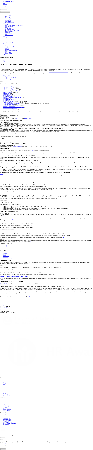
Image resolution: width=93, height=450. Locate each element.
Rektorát (6, 24)
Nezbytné (3, 445)
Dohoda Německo (6, 245)
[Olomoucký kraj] (4, 428)
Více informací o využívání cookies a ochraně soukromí (9, 443)
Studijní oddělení (7, 37)
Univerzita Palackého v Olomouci (8, 1)
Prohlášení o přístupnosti (19, 431)
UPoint (4, 417)
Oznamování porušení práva (5, 309)
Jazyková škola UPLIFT (7, 424)
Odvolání (4, 254)
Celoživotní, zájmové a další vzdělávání (9, 423)
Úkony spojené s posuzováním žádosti (9, 77)
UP (3, 59)
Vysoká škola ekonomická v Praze (8, 104)
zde (27, 136)
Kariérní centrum (5, 415)
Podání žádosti (5, 76)
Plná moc (4, 255)
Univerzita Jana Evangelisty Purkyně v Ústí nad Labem (12, 97)
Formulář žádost (5, 253)
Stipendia (6, 40)
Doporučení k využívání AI (9, 46)
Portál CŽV (5, 402)
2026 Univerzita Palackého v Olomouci (7, 431)
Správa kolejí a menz (8, 33)
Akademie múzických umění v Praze (9, 85)
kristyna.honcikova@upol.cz (17, 146)
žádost (33, 150)
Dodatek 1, (41, 283)
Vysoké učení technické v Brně (8, 109)
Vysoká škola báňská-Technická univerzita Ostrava (11, 103)
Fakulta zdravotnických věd (9, 22)
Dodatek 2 (45, 283)
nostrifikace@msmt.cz (28, 118)
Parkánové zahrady (6, 392)
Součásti (4, 380)
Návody (6, 45)
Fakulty (4, 379)
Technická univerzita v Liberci (8, 95)
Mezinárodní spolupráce (7, 419)
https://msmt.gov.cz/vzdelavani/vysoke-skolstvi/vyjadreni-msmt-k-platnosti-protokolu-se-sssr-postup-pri (50, 294)
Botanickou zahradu (6, 394)
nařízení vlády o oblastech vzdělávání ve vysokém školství (58, 72)
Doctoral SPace (5, 5)
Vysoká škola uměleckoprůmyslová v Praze (10, 108)
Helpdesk (4, 403)
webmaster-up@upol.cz (35, 431)
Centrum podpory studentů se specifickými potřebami (14, 25)
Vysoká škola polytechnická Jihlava (9, 106)
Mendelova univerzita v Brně (7, 92)
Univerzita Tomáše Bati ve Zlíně (8, 101)
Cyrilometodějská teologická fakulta (11, 15)
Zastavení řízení (5, 78)
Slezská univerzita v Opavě (7, 94)
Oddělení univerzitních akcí (7, 422)
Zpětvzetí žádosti (5, 257)
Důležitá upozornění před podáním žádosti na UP (11, 75)
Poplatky (6, 39)
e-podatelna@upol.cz (4, 305)
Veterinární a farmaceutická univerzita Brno (10, 102)
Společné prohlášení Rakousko (8, 248)
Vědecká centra (5, 393)
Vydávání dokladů (3, 283)
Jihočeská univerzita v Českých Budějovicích (10, 90)
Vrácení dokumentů (6, 256)
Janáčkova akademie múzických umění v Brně (10, 89)
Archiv (6, 34)
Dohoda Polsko (5, 246)
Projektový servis (8, 28)
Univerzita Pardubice (6, 100)
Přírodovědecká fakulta (9, 18)
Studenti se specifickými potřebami (11, 50)
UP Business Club (6, 421)
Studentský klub (5, 414)
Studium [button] (4, 36)
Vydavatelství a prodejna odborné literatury (12, 30)
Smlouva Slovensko (6, 247)
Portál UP (4, 401)
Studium (4, 61)
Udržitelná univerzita (8, 52)
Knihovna (6, 27)
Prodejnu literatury (6, 389)
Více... (2, 81)
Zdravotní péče (7, 49)
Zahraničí (4, 54)
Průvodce (6, 44)
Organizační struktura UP (9, 35)
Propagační (4, 447)
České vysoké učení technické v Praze (9, 88)
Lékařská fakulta (7, 16)
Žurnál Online (5, 407)
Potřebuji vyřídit (7, 47)
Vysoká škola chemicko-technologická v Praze (10, 105)
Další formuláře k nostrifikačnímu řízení (9, 79)
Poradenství (7, 48)
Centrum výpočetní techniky (9, 26)
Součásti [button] (4, 23)
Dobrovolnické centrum (7, 409)
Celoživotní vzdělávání (9, 42)
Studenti (4, 3)
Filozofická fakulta (8, 17)
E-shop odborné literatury (7, 406)
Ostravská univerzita (6, 93)
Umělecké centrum (6, 391)
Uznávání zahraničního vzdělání (10, 41)
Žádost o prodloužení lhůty (7, 258)
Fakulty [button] (4, 14)
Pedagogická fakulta (8, 19)
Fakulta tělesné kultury (8, 20)
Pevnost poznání (5, 390)
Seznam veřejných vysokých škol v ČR (9, 74)
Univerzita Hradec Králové (7, 96)
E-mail (4, 404)
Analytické (3, 446)
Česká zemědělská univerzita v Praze (9, 87)
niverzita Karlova (6, 98)
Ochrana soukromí (27, 431)
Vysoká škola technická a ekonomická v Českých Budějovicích (13, 107)
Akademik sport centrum (9, 31)
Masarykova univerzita (6, 91)
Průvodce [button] (4, 43)
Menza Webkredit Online (7, 405)
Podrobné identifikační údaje (5, 307)
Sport (6, 51)
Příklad (1, 174)
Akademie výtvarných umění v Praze (9, 86)
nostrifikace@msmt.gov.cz (31, 296)
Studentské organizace (8, 53)
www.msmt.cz (18, 118)
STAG (4, 55)
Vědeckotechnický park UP (9, 29)
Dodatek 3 (49, 283)
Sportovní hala (7, 32)
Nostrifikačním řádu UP (17, 181)
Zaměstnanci (5, 4)
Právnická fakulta (8, 21)
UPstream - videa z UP (6, 395)
